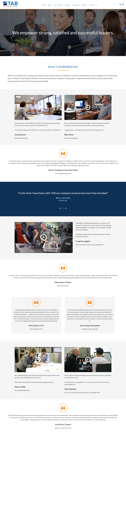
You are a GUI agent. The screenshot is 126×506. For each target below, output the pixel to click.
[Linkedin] (120, 4)
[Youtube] (123, 4)
